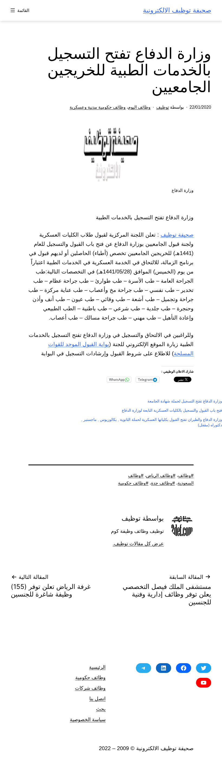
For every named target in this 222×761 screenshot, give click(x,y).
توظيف (162, 107)
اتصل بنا (97, 698)
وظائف (184, 475)
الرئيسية (97, 667)
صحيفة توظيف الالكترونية (177, 10)
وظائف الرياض (159, 475)
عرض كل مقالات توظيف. (138, 543)
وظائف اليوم (139, 107)
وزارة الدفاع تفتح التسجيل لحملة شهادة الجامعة (185, 401)
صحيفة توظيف (177, 235)
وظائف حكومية (132, 483)
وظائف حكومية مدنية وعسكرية (98, 107)
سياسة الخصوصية (88, 719)
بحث (101, 709)
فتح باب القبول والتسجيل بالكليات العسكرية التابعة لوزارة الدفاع (172, 410)
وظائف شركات (90, 688)
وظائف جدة (161, 483)
